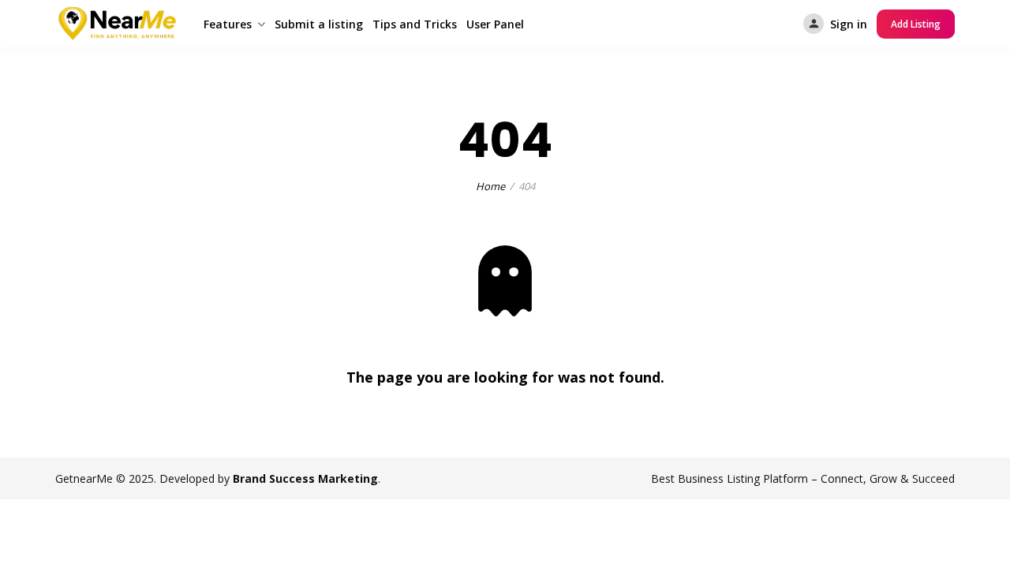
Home (490, 186)
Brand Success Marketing (305, 478)
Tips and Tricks (414, 24)
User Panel (495, 24)
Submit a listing (319, 24)
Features (228, 24)
